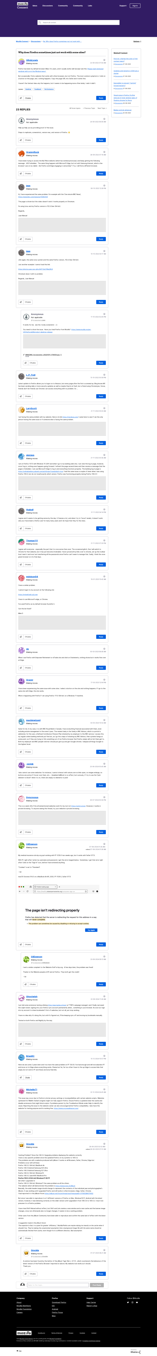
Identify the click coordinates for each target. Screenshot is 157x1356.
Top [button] (20, 1351)
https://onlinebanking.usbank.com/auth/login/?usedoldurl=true (40, 471)
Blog (53, 1316)
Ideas (35, 6)
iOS (53, 1306)
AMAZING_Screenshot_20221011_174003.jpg (42, 355)
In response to (39, 320)
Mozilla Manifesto (24, 1306)
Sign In (135, 6)
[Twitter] (128, 1302)
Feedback (37, 89)
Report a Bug (92, 1306)
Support (123, 6)
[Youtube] (137, 1302)
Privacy (71, 1333)
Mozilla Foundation (24, 1309)
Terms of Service (56, 1333)
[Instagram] (132, 1302)
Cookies (82, 1333)
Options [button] (136, 41)
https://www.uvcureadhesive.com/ (66, 1108)
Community (63, 6)
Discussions (48, 6)
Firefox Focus (57, 1312)
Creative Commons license (91, 1341)
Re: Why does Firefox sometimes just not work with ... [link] (62, 41)
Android (55, 1309)
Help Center (91, 1302)
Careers (20, 1312)
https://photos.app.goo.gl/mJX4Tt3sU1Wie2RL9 (35, 269)
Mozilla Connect (23, 5)
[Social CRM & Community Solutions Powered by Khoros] (135, 1351)
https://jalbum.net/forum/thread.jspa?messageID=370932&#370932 (69, 1193)
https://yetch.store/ (78, 806)
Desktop (28, 89)
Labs (90, 6)
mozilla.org (41, 1333)
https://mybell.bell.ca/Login (28, 594)
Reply (101, 98)
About (19, 1302)
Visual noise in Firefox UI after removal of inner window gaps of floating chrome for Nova (125, 97)
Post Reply (97, 1285)
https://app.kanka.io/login (57, 1005)
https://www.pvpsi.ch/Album (65, 1186)
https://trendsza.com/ (70, 417)
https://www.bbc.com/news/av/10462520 (33, 197)
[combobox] (78, 22)
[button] (20, 98)
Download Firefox (59, 1302)
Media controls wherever (123, 110)
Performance (49, 89)
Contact (93, 1333)
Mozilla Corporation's (26, 1338)
